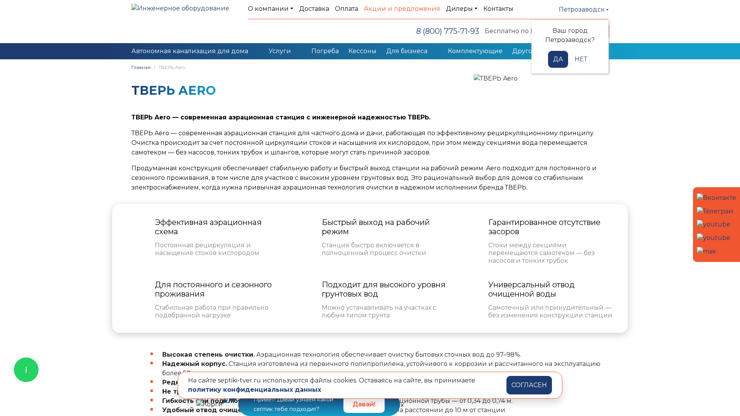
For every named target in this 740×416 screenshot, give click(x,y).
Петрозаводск (582, 9)
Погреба (325, 51)
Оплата (346, 8)
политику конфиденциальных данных (254, 389)
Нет (581, 59)
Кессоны (362, 51)
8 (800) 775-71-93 (447, 31)
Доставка (314, 8)
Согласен (529, 385)
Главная (141, 67)
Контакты (498, 8)
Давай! (364, 404)
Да (558, 59)
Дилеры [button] (459, 8)
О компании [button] (268, 8)
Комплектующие (475, 51)
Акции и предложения (402, 8)
